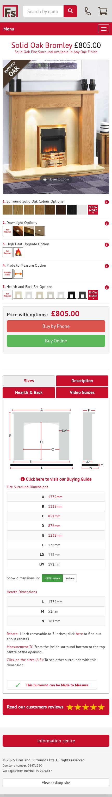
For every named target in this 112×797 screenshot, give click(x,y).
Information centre (56, 741)
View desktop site (56, 782)
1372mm (55, 496)
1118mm (55, 506)
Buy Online (56, 341)
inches (69, 578)
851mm (54, 516)
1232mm (55, 535)
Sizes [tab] (29, 381)
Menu (8, 29)
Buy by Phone (56, 326)
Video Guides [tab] (82, 392)
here (79, 633)
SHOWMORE (93, 208)
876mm (54, 525)
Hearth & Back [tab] (28, 392)
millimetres (52, 578)
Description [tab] (82, 381)
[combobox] (43, 11)
